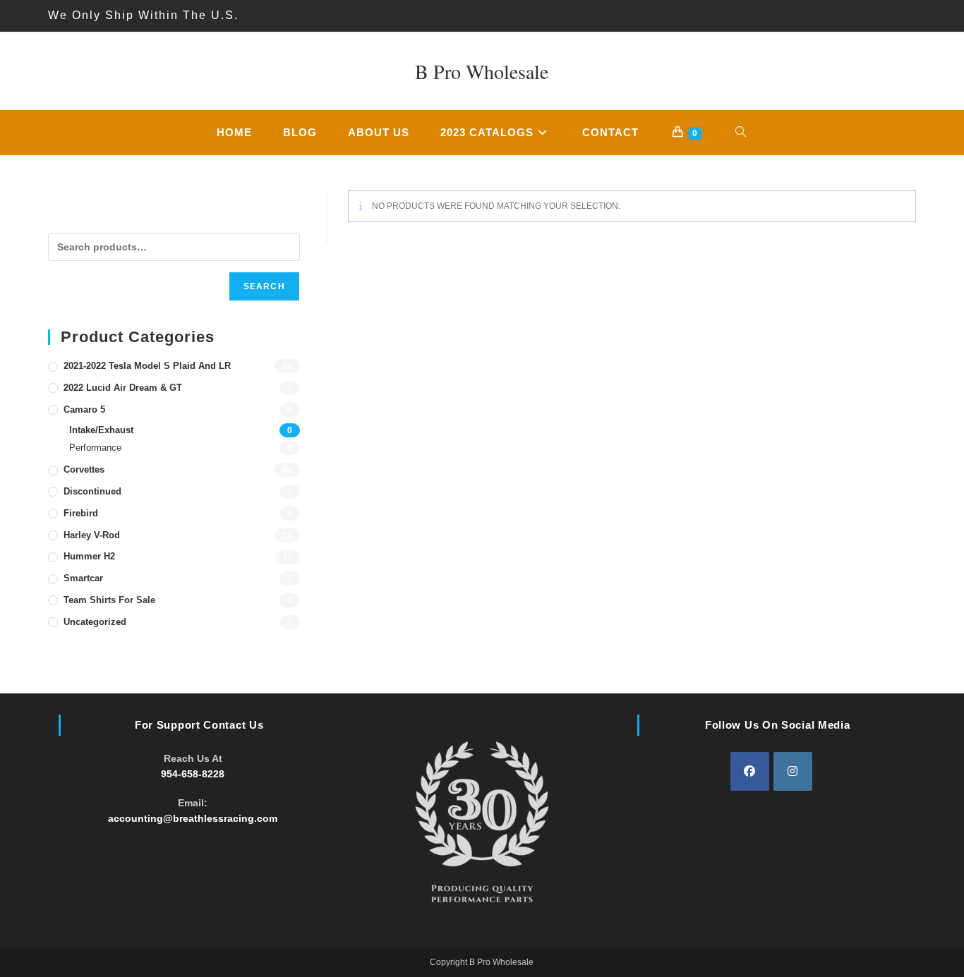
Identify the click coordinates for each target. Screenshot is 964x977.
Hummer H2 (89, 556)
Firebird (81, 513)
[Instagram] (792, 771)
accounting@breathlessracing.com (192, 818)
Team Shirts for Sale (109, 600)
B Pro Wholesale (481, 71)
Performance (95, 447)
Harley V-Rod (92, 535)
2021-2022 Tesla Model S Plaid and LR (147, 365)
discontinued (92, 491)
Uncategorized (95, 622)
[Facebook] (749, 771)
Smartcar (83, 578)
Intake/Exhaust (101, 430)
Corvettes (84, 469)
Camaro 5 (84, 409)
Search (264, 286)
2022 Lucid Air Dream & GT (123, 387)
